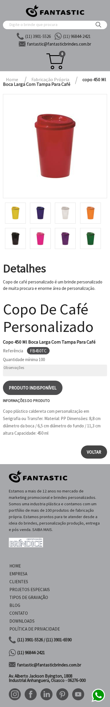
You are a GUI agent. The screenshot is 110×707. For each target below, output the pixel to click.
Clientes (18, 581)
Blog (14, 605)
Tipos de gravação (28, 597)
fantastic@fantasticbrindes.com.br (49, 665)
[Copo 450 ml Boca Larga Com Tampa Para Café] (55, 146)
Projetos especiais (29, 589)
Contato (18, 613)
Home (15, 566)
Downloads (22, 621)
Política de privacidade (34, 629)
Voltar (94, 452)
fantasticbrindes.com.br (59, 44)
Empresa (18, 574)
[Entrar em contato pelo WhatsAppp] (98, 701)
